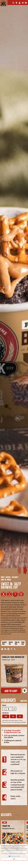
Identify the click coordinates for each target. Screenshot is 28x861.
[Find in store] (24, 690)
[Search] (13, 3)
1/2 (6, 716)
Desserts (15, 577)
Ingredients (8, 700)
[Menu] (26, 3)
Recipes (8, 577)
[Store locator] (16, 3)
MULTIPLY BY (5, 713)
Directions (23, 701)
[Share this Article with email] (5, 649)
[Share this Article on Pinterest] (11, 649)
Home (2, 577)
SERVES (4, 705)
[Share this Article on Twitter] (14, 649)
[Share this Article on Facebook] (8, 649)
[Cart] (23, 3)
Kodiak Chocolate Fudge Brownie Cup (12, 731)
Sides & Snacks (6, 580)
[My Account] (20, 3)
